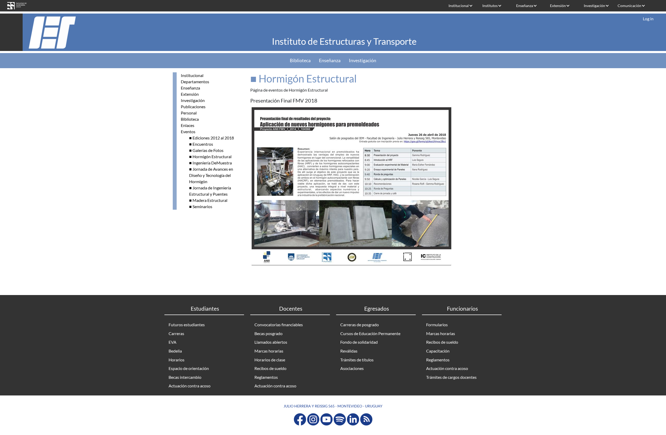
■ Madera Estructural (208, 200)
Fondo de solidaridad (359, 342)
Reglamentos (266, 377)
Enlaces (187, 125)
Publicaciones (193, 106)
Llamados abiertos (270, 342)
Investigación (594, 5)
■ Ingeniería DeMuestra (210, 162)
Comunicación (629, 5)
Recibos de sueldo (270, 368)
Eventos (188, 131)
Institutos (490, 5)
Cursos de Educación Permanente (370, 333)
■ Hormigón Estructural (210, 156)
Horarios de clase (269, 359)
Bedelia (175, 350)
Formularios (437, 324)
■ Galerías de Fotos (206, 150)
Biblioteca (300, 60)
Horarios (176, 359)
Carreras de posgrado (359, 324)
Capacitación (438, 350)
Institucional (459, 5)
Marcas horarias (268, 350)
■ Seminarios (200, 206)
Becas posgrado (268, 333)
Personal (189, 112)
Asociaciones (352, 368)
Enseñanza (524, 5)
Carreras (176, 333)
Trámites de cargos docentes (451, 377)
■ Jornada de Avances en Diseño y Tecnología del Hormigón (211, 175)
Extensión (558, 5)
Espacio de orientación (189, 368)
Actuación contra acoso (189, 385)
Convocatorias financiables (278, 324)
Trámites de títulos (357, 359)
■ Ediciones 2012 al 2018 (211, 137)
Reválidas (348, 350)
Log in (648, 18)
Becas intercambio (185, 377)
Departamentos (195, 81)
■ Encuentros (201, 144)
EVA (172, 342)
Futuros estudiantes (187, 324)
